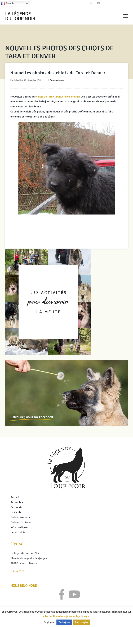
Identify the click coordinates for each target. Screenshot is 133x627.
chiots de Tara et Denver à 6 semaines (58, 96)
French (9, 3)
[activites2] (48, 250)
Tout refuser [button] (64, 622)
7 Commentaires (56, 80)
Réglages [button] (49, 622)
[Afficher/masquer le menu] (125, 16)
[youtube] (74, 594)
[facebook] (61, 594)
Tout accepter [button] (81, 622)
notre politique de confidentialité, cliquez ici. (66, 616)
